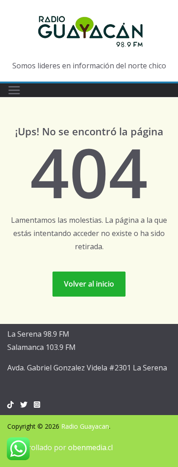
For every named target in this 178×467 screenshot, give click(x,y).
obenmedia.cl (90, 447)
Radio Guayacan (85, 426)
